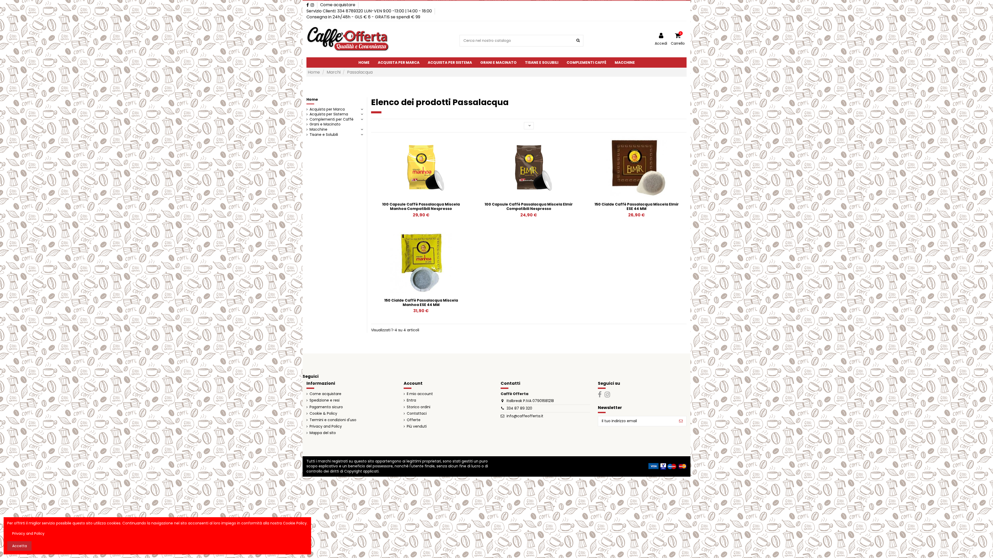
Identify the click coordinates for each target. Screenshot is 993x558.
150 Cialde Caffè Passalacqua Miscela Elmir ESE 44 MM (637, 206)
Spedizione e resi (325, 400)
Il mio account (420, 393)
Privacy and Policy (326, 426)
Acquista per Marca (327, 109)
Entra (411, 400)
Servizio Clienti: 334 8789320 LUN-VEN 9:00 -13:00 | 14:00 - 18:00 (369, 11)
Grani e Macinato (325, 124)
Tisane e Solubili (324, 134)
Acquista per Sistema (329, 114)
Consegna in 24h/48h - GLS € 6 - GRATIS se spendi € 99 (363, 17)
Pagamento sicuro (326, 407)
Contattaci (417, 413)
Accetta (19, 545)
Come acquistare (337, 5)
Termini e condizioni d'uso (333, 420)
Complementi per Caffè (331, 119)
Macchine (318, 129)
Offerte (413, 420)
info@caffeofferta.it (525, 416)
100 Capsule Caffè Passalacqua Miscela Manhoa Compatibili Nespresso (421, 206)
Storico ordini (418, 407)
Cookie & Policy (323, 413)
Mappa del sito (323, 432)
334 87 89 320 (519, 408)
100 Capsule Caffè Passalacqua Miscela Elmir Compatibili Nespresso (529, 206)
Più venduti (417, 426)
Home (312, 99)
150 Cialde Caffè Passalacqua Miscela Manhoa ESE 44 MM (421, 302)
